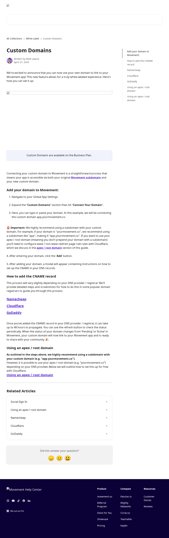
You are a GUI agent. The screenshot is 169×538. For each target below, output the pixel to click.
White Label (32, 38)
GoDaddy (14, 312)
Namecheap (16, 299)
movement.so (104, 496)
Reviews (148, 506)
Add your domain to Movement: (138, 53)
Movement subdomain (86, 177)
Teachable (126, 519)
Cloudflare (15, 306)
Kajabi (123, 525)
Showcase (102, 519)
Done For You (104, 512)
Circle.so (125, 512)
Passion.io (126, 496)
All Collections (14, 38)
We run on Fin (17, 510)
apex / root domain (49, 248)
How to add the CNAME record (140, 62)
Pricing (101, 525)
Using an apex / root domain (30, 375)
